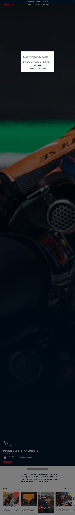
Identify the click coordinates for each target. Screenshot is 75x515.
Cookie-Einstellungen (37, 65)
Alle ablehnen (31, 68)
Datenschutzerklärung (27, 62)
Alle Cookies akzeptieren (42, 68)
